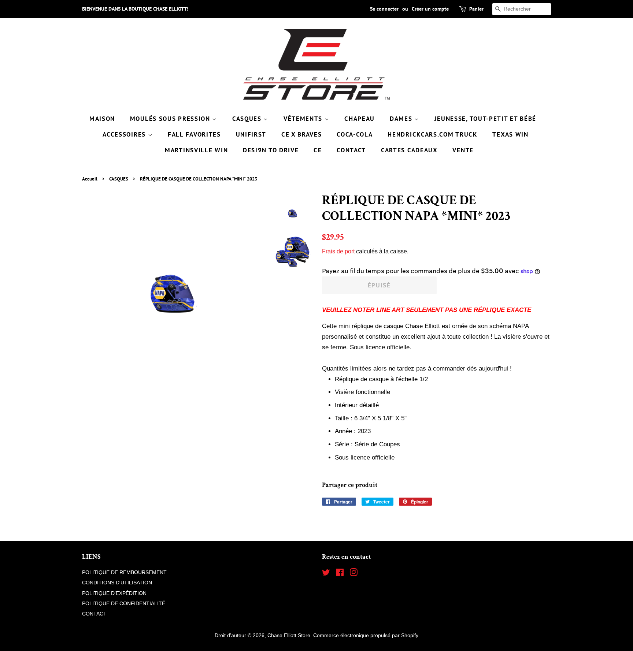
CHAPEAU (359, 119)
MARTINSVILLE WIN (196, 150)
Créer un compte (430, 8)
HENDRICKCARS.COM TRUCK (432, 134)
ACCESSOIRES (125, 134)
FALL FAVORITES (194, 134)
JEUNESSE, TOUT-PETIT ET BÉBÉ (485, 119)
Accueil (89, 179)
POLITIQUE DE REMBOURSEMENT (124, 572)
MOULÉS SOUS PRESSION (171, 119)
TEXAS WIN (510, 134)
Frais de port (338, 251)
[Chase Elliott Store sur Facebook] (340, 574)
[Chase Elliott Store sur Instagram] (353, 574)
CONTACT (351, 150)
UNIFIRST (251, 134)
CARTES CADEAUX (409, 150)
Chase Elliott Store (288, 635)
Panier (476, 8)
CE (318, 150)
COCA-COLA (355, 134)
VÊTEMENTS (304, 119)
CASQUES (248, 119)
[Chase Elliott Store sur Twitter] (326, 574)
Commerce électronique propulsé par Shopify (365, 635)
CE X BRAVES (301, 134)
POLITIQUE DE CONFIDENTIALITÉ (123, 603)
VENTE (463, 150)
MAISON (102, 119)
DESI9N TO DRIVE (271, 150)
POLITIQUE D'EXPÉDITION (114, 593)
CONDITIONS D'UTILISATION (117, 582)
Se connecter (384, 8)
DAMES (402, 119)
